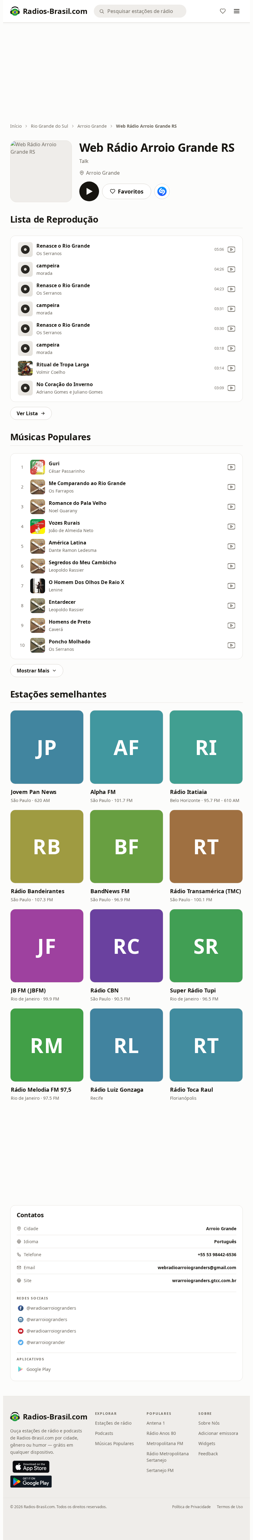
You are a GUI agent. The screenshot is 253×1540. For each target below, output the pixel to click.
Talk (84, 161)
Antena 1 (156, 1423)
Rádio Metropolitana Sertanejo (168, 1457)
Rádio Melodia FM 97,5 (41, 1089)
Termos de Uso (230, 1506)
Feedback (208, 1454)
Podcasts (104, 1433)
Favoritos (130, 191)
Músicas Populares (114, 1443)
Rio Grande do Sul (49, 126)
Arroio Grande (92, 126)
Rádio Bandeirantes (37, 891)
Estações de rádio (113, 1423)
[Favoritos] (222, 11)
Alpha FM (103, 792)
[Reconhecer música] (162, 191)
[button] (47, 747)
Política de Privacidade (191, 1506)
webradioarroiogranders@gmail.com (197, 1267)
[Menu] (236, 11)
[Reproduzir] (89, 191)
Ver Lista (27, 413)
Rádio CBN (104, 990)
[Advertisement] (126, 73)
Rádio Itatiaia (188, 792)
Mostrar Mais (33, 670)
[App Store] (31, 1467)
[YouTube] (231, 249)
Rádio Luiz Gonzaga (116, 1089)
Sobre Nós (209, 1423)
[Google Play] (31, 1481)
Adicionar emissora (218, 1433)
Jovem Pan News (34, 792)
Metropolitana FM (165, 1443)
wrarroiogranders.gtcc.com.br (204, 1280)
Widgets (206, 1443)
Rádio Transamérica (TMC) (205, 891)
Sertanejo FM (160, 1470)
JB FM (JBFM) (28, 990)
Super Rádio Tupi (193, 990)
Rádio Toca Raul (191, 1089)
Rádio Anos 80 (161, 1433)
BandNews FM (110, 891)
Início (16, 126)
